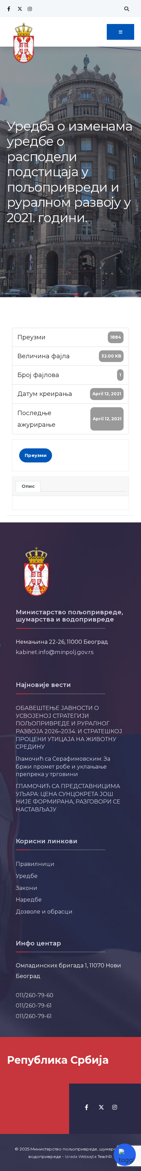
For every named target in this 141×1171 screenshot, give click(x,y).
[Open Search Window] (125, 9)
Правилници (35, 863)
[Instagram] (29, 9)
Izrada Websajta (81, 1156)
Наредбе (29, 899)
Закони (26, 887)
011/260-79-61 (34, 1005)
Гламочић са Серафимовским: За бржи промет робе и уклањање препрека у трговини (63, 766)
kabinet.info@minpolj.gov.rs (55, 652)
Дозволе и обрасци (44, 911)
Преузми (36, 455)
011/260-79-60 (34, 995)
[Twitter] (19, 9)
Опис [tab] (28, 486)
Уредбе (27, 875)
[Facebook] (8, 9)
